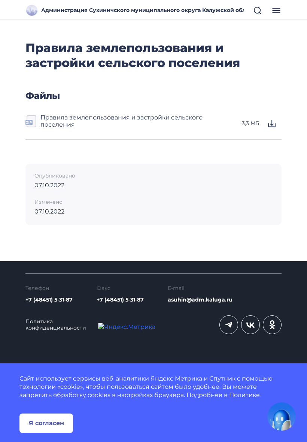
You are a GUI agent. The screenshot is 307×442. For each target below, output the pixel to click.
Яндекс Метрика (176, 378)
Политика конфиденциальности (55, 324)
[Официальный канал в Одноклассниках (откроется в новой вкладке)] (272, 324)
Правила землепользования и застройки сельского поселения (121, 121)
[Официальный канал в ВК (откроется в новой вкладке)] (250, 324)
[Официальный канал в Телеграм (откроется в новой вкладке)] (228, 324)
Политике (244, 395)
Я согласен (46, 423)
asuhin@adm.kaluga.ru (200, 300)
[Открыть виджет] (281, 416)
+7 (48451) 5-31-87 (49, 300)
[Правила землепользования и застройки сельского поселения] (31, 123)
